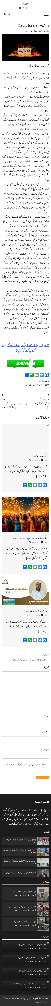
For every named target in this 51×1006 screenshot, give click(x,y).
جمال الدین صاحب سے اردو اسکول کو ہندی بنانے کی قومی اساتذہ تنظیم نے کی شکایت (32, 958)
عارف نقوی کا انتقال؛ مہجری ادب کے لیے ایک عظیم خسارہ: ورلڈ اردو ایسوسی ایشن (21, 873)
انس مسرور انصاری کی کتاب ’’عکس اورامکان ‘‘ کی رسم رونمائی (24, 892)
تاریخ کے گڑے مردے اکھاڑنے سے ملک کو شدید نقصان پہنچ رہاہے (23, 922)
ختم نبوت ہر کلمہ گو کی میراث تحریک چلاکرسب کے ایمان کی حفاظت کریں (22, 907)
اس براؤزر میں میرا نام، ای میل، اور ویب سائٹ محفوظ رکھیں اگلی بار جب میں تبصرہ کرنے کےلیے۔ (26, 766)
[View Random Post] (9, 14)
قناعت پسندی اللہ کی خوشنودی (40, 456)
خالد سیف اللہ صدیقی (38, 384)
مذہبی (40, 381)
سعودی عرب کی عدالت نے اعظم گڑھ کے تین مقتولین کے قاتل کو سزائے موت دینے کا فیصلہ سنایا (20, 862)
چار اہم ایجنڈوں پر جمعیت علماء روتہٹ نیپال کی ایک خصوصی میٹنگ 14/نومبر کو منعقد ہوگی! (20, 841)
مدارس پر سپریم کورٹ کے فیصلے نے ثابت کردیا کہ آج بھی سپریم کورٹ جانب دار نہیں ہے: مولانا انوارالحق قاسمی (19, 852)
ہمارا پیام (27, 31)
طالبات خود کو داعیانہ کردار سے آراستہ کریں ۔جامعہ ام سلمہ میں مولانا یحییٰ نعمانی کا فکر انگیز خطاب (29, 984)
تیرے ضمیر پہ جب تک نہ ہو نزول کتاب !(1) (36, 611)
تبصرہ (46, 668)
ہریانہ (26, 384)
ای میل (45, 733)
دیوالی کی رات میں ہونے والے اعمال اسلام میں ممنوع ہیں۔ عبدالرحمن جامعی (30, 538)
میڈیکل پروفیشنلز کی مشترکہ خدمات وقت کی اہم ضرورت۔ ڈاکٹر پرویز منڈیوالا (32, 945)
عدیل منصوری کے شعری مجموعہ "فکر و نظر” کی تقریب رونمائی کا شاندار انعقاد (33, 971)
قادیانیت (30, 384)
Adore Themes (41, 1002)
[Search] (5, 14)
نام (47, 716)
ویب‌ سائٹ (45, 749)
